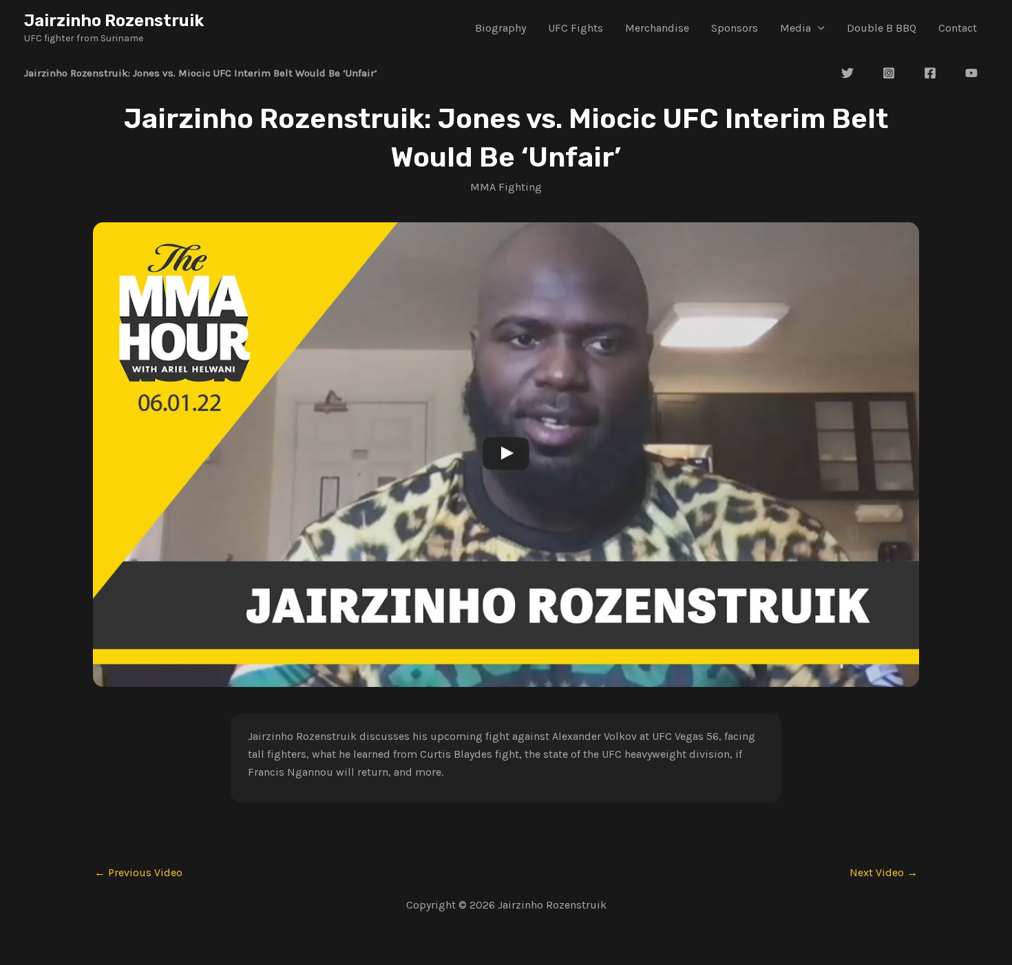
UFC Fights (575, 27)
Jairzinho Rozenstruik (114, 20)
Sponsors (734, 27)
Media (795, 27)
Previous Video (138, 872)
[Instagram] (888, 72)
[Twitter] (847, 72)
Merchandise (657, 27)
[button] (818, 28)
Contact (957, 27)
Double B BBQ (881, 27)
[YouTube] (971, 72)
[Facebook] (930, 72)
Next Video (884, 872)
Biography (500, 27)
